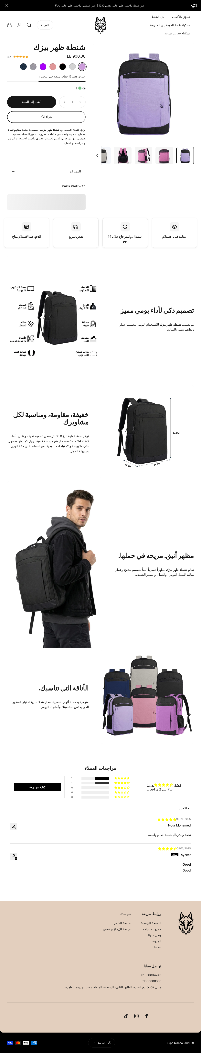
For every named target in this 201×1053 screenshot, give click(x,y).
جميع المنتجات (152, 929)
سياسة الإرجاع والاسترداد (115, 929)
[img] (166, 819)
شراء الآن (46, 117)
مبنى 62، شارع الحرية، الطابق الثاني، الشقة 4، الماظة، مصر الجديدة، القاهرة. (113, 987)
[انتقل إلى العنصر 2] (143, 155)
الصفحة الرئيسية (151, 923)
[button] (122, 778)
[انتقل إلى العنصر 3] (123, 155)
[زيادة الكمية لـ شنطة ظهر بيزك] (64, 102)
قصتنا (157, 947)
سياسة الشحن (122, 923)
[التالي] (103, 99)
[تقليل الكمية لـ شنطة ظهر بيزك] (80, 102)
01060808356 (151, 981)
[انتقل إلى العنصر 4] (102, 155)
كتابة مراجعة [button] (37, 787)
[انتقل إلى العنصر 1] (164, 155)
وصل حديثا (154, 935)
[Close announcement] (6, 5)
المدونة (156, 941)
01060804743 (151, 975)
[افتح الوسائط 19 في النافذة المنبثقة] (143, 93)
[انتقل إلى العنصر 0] (185, 155)
